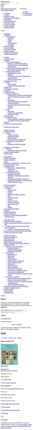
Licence (8, 133)
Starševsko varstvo (13, 171)
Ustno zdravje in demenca (15, 269)
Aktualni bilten (12, 84)
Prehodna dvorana (13, 197)
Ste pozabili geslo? (6, 318)
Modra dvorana (12, 190)
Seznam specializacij (10, 158)
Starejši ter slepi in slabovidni (16, 261)
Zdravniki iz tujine (9, 23)
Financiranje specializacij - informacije (18, 179)
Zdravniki (9, 149)
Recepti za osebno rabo (12, 93)
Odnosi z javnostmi (9, 24)
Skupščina (10, 38)
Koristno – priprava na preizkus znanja (18, 229)
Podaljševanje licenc (13, 136)
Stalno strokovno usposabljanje (14, 141)
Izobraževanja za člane (10, 81)
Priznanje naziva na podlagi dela (17, 139)
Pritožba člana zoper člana (11, 127)
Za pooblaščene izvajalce (13, 172)
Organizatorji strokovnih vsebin (16, 144)
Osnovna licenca (12, 138)
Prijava (3, 5)
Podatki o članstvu (9, 51)
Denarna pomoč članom (14, 79)
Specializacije (8, 19)
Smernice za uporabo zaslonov (14, 246)
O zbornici (7, 13)
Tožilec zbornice (12, 43)
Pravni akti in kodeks (10, 49)
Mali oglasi (11, 111)
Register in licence (9, 16)
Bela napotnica (12, 66)
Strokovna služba (9, 46)
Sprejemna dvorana (13, 204)
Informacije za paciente (12, 276)
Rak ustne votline (12, 265)
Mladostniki (11, 257)
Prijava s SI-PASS (16, 324)
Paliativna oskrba (9, 27)
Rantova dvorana (12, 201)
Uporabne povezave (13, 248)
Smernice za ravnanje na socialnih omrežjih (16, 286)
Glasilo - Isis (7, 87)
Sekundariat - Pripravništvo (11, 18)
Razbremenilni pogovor (14, 73)
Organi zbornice (10, 36)
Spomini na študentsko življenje (13, 124)
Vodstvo (10, 40)
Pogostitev (7, 210)
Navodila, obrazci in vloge (11, 164)
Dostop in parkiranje (10, 212)
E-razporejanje (12, 8)
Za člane (25, 11)
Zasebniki (10, 108)
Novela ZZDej (8, 291)
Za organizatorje (27, 13)
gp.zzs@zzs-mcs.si (11, 382)
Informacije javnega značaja (19, 426)
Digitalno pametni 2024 (14, 251)
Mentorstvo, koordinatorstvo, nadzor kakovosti (17, 163)
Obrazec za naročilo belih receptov (17, 63)
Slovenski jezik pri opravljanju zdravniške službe (17, 231)
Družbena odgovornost (10, 54)
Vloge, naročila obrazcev (13, 62)
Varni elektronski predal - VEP (16, 70)
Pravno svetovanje (9, 26)
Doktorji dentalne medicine (11, 152)
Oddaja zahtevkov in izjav (15, 182)
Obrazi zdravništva (9, 238)
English (3, 1)
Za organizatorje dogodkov (11, 209)
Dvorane (8, 188)
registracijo (4, 307)
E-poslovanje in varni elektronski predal (17, 68)
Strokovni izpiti (8, 153)
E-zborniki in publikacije (11, 89)
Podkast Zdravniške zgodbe (12, 288)
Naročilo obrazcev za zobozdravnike (18, 65)
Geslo (2, 312)
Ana (9, 205)
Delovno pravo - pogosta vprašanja (16, 167)
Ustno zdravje (10, 253)
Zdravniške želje (8, 292)
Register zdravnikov (9, 131)
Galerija (10, 199)
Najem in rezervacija (10, 213)
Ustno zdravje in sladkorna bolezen (17, 270)
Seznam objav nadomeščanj (15, 112)
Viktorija (10, 191)
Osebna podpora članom (13, 71)
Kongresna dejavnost (10, 21)
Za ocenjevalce (27, 15)
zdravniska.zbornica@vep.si (15, 388)
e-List (5, 161)
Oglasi (8, 109)
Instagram (5, 413)
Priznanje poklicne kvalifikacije (13, 221)
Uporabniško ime (5, 310)
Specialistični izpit (9, 166)
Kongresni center (9, 186)
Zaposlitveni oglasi (13, 114)
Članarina (7, 60)
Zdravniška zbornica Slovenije (10, 404)
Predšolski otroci (12, 254)
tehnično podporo (13, 329)
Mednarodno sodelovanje (11, 52)
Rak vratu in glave (13, 267)
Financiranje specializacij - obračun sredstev (20, 180)
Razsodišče (11, 44)
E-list (6, 8)
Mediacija (10, 74)
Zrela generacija (12, 259)
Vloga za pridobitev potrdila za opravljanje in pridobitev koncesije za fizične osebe (19, 119)
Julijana (10, 207)
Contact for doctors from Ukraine (13, 232)
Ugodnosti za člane (9, 92)
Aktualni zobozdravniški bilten (16, 85)
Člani (9, 142)
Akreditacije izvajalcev (14, 174)
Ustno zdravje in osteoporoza (16, 272)
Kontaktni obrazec (6, 385)
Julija (9, 196)
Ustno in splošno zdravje (14, 262)
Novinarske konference (10, 237)
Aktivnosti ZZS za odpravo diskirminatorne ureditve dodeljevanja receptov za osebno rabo (20, 97)
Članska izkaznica (9, 59)
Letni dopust (11, 169)
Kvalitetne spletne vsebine (15, 249)
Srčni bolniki (11, 264)
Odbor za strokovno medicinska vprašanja (19, 278)
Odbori (10, 41)
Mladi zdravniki (8, 116)
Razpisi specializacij (9, 160)
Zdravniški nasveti (9, 240)
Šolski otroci (11, 256)
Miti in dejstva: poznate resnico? (13, 242)
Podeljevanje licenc (13, 135)
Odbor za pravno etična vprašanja (17, 280)
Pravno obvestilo (22, 424)
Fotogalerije (7, 90)
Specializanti (11, 100)
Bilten (8, 82)
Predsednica (7, 35)
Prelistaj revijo (5, 369)
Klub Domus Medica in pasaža (16, 194)
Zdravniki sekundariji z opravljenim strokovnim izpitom (18, 102)
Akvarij (10, 193)
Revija (19, 337)
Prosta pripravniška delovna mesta (17, 150)
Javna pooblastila (9, 48)
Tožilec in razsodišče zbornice (16, 284)
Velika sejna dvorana (13, 202)
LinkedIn (5, 419)
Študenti (6, 122)
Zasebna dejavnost (11, 117)
